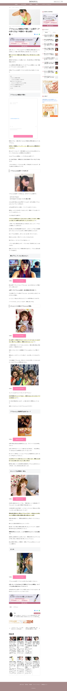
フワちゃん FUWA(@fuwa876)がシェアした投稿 (23, 136)
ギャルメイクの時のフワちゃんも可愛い (19, 82)
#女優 (45, 99)
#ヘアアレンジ (52, 100)
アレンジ (45, 50)
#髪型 (43, 99)
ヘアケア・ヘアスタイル (47, 37)
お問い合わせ (22, 684)
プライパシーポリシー (36, 684)
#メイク (56, 100)
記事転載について (44, 684)
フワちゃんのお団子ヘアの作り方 (17, 79)
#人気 (50, 99)
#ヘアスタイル (47, 100)
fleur (15, 613)
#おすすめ (48, 99)
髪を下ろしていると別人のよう (16, 81)
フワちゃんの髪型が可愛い (15, 77)
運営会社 (26, 684)
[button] (62, 1)
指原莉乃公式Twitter (19, 439)
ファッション (46, 55)
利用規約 (30, 684)
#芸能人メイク (53, 99)
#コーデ (43, 100)
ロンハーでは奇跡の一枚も (15, 86)
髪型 (44, 60)
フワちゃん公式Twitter (19, 280)
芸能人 (45, 41)
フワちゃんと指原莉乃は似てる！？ (17, 84)
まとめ (11, 88)
